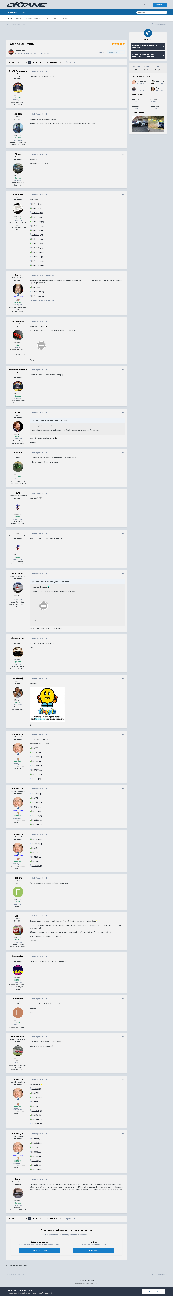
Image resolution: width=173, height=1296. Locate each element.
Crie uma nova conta (39, 1250)
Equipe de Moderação (34, 18)
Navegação (12, 12)
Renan (140, 88)
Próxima (53, 62)
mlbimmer (160, 81)
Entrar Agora (93, 1250)
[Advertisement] (66, 34)
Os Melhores (66, 18)
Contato (91, 1280)
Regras (19, 18)
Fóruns (9, 18)
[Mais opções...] (122, 71)
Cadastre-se (159, 5)
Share (101, 52)
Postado (38, 71)
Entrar (147, 5)
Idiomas (82, 1280)
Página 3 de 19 (70, 62)
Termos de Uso (48, 1293)
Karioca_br (141, 81)
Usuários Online (52, 18)
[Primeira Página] (9, 62)
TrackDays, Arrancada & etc (40, 53)
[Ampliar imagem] (36, 204)
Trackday (24, 12)
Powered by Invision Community (86, 1283)
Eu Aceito (154, 1292)
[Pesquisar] (164, 12)
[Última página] (60, 62)
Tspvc (158, 88)
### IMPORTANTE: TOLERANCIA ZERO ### (144, 46)
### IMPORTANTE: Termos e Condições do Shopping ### (143, 55)
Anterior (16, 62)
